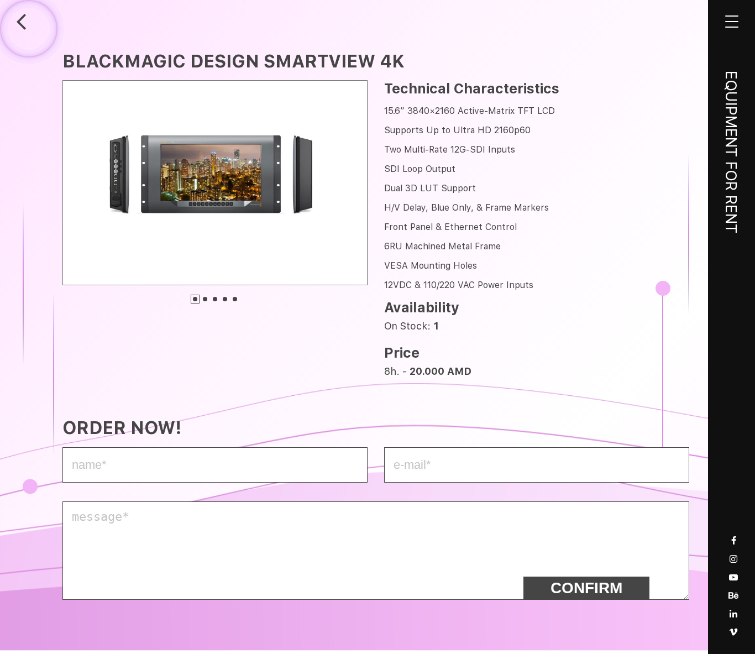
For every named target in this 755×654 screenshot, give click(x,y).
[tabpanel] (215, 182)
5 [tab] (235, 299)
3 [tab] (215, 299)
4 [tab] (225, 299)
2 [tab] (205, 299)
